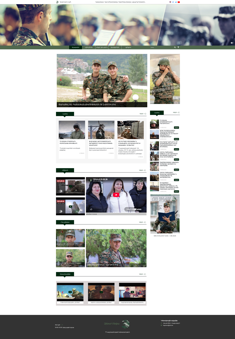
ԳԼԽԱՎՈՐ (75, 47)
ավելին (142, 113)
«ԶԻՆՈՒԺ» (89, 47)
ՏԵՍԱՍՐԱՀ (115, 47)
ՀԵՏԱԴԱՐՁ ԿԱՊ (65, 2)
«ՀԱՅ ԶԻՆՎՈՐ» (102, 47)
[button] (141, 80)
